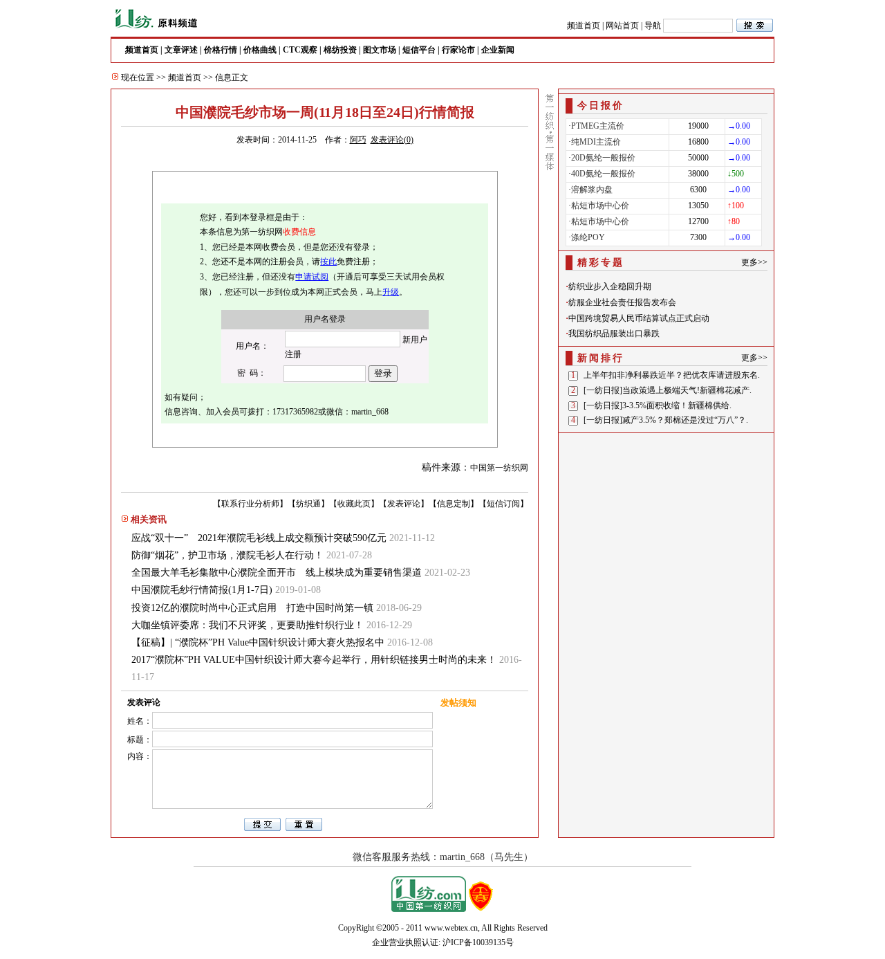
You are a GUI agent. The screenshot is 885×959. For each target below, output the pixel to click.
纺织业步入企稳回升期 (609, 286)
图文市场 (379, 50)
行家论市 (458, 50)
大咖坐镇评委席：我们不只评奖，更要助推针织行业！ (247, 625)
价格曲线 (260, 50)
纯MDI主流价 (596, 142)
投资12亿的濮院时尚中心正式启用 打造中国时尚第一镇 (252, 608)
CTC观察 (300, 50)
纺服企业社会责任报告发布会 (622, 302)
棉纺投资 (340, 50)
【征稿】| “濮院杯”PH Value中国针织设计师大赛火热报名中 (257, 642)
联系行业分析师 (250, 504)
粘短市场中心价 (600, 205)
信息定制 (453, 504)
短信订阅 (503, 504)
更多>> (754, 262)
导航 (652, 25)
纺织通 (308, 504)
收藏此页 (354, 504)
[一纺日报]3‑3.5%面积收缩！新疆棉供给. (658, 405)
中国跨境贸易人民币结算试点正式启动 (638, 318)
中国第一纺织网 (499, 468)
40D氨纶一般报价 (603, 174)
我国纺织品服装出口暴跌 (614, 333)
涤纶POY (588, 237)
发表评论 (403, 504)
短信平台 (419, 50)
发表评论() (392, 140)
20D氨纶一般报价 (603, 158)
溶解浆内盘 (592, 189)
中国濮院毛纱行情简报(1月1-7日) (201, 590)
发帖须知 (458, 702)
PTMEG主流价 (597, 126)
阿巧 (358, 140)
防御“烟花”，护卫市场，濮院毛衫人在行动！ (227, 555)
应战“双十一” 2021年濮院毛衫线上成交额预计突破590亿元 (258, 538)
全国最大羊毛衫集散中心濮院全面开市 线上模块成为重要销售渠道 (276, 572)
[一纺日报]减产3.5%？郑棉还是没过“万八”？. (666, 420)
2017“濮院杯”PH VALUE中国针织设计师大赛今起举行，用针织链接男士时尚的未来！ (313, 660)
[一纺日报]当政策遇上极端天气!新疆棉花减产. (668, 390)
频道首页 (583, 25)
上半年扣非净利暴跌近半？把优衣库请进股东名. (672, 375)
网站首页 (622, 25)
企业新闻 (497, 50)
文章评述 (181, 50)
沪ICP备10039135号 (478, 942)
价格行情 (220, 50)
